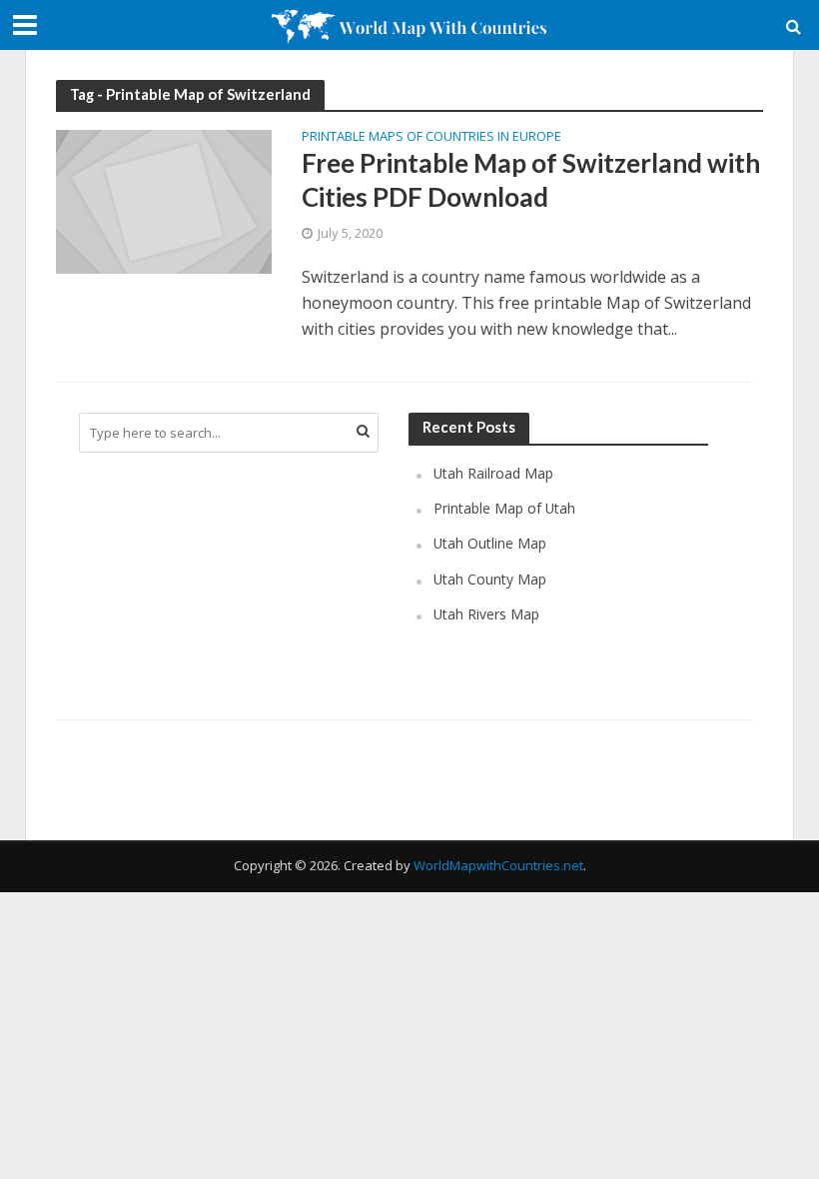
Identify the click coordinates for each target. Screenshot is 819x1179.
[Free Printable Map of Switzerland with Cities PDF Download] (164, 201)
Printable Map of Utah (504, 508)
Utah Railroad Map (493, 473)
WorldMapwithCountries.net (498, 865)
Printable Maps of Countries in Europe (431, 137)
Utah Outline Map (489, 543)
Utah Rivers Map (486, 613)
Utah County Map (489, 579)
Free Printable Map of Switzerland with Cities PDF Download (531, 180)
